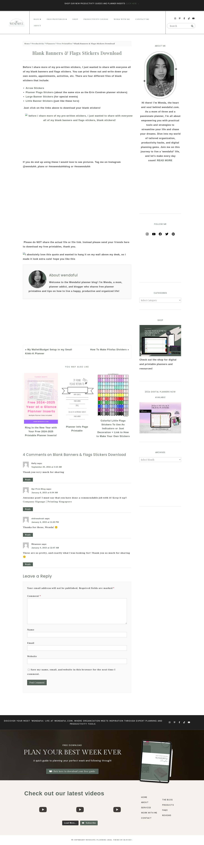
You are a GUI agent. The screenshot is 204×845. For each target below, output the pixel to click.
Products (168, 805)
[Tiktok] (189, 18)
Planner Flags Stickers (40, 92)
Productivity (38, 44)
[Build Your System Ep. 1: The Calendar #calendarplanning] (117, 819)
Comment (34, 596)
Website (32, 656)
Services (146, 807)
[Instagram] (175, 18)
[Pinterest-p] (180, 18)
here (75, 101)
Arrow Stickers (35, 88)
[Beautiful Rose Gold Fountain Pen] (79, 819)
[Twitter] (166, 233)
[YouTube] (153, 233)
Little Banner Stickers (39, 101)
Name (30, 629)
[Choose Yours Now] (160, 432)
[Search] (192, 26)
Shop (75, 19)
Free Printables (64, 44)
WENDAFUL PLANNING (96, 840)
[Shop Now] (160, 340)
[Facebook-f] (184, 18)
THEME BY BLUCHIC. (123, 840)
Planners (50, 44)
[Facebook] (160, 233)
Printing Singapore (59, 501)
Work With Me (122, 19)
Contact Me (142, 19)
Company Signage (34, 501)
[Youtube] (193, 18)
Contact (146, 818)
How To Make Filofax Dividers (108, 349)
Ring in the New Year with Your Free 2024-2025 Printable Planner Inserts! (41, 431)
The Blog (167, 800)
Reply (28, 479)
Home (27, 44)
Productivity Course (96, 19)
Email (30, 643)
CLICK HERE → (132, 3)
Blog (36, 19)
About (37, 26)
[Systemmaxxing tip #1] (42, 819)
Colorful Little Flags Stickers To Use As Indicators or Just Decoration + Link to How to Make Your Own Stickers (113, 428)
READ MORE (164, 160)
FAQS (165, 810)
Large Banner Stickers (39, 96)
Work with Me (149, 813)
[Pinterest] (173, 233)
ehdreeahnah (38, 519)
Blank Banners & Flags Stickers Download (77, 53)
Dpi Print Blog (39, 489)
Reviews (166, 815)
